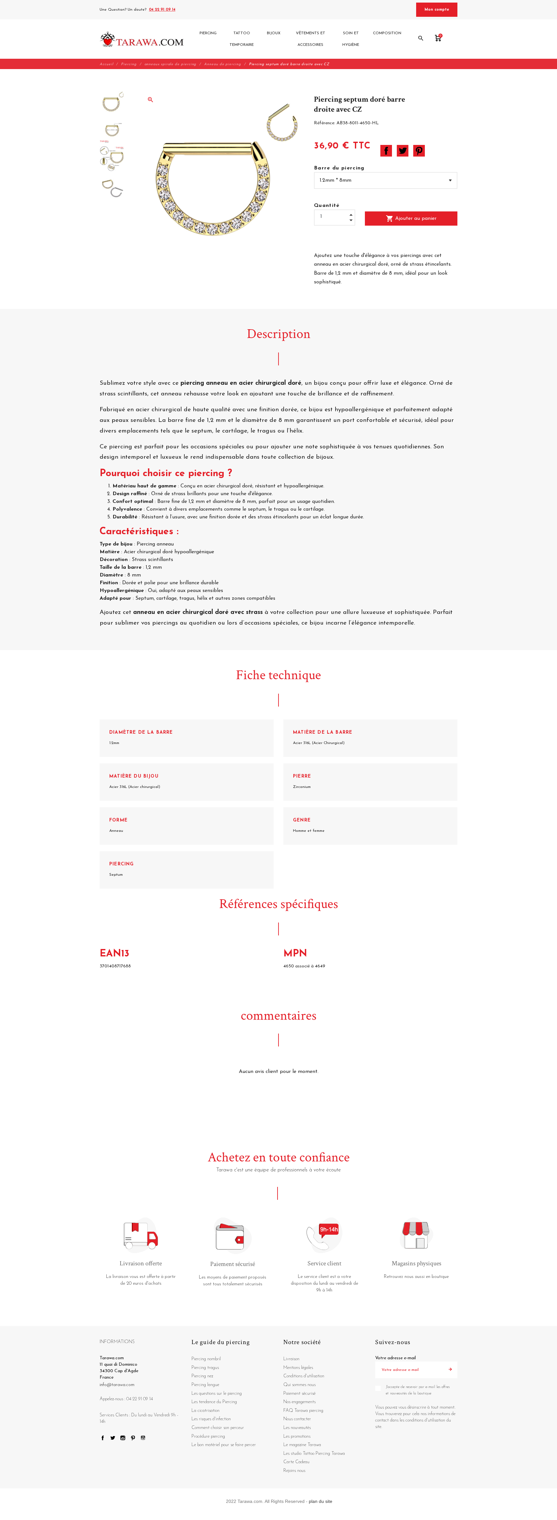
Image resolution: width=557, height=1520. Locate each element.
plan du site (320, 1501)
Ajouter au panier (411, 218)
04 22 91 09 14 (162, 10)
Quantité (327, 205)
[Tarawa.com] (142, 39)
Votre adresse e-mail (395, 1358)
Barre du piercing (339, 168)
